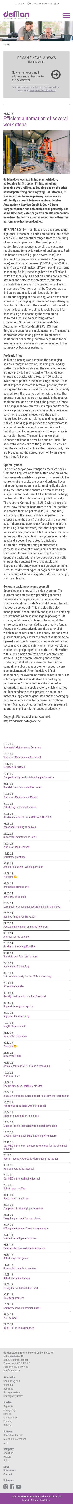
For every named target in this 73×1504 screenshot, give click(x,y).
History (7, 1456)
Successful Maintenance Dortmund (22, 747)
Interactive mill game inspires (19, 1238)
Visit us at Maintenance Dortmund (22, 757)
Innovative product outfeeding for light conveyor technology (36, 1095)
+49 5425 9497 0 (21, 1363)
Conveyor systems (13, 1396)
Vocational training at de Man (19, 827)
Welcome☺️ (10, 1046)
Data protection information (42, 90)
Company (8, 1449)
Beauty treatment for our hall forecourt (24, 996)
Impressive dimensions (16, 886)
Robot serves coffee (14, 1188)
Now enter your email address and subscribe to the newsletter (28, 76)
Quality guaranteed (13, 1298)
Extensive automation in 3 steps (21, 1115)
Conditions (45, 1500)
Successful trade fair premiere (19, 1268)
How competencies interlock (18, 1168)
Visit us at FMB (11, 1076)
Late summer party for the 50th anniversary (27, 976)
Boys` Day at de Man (14, 896)
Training (7, 1421)
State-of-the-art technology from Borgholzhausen (30, 1125)
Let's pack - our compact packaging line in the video (31, 906)
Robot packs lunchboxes (16, 1278)
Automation (9, 1377)
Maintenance (10, 1417)
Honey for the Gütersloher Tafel (20, 1288)
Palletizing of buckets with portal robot (24, 1105)
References (9, 1470)
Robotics (8, 1388)
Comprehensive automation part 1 (22, 1308)
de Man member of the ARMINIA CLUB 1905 (27, 817)
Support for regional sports (18, 1006)
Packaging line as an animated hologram (25, 926)
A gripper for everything (16, 1016)
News (6, 44)
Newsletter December (15, 1036)
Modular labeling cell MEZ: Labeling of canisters (29, 1135)
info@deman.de (12, 1370)
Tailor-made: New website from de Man (24, 1248)
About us (8, 1453)
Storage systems (12, 1392)
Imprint (25, 1500)
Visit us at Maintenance (16, 847)
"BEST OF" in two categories (18, 1328)
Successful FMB (12, 1056)
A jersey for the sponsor (16, 936)
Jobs (6, 1460)
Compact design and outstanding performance (28, 777)
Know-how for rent (13, 1435)
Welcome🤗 (10, 876)
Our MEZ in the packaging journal (21, 1178)
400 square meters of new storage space (25, 1228)
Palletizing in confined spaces (19, 807)
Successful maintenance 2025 (19, 837)
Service (7, 1402)
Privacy (34, 1500)
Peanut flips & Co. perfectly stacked (22, 1086)
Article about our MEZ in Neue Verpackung (26, 1066)
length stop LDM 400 (14, 1026)
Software (8, 1431)
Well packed (10, 1318)
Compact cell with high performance (23, 1208)
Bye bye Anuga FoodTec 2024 (19, 916)
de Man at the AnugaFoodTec (19, 946)
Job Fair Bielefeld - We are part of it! (23, 867)
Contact (21, 3)
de (57, 3)
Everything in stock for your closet (22, 1218)
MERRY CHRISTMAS (14, 767)
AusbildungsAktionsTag (16, 966)
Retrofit (7, 1425)
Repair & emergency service (9, 1410)
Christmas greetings (14, 857)
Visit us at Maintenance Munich (20, 797)
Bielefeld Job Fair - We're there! (20, 956)
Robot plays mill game (15, 1258)
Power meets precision (15, 1198)
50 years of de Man (13, 986)
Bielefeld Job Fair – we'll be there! (22, 787)
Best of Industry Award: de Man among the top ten (31, 1158)
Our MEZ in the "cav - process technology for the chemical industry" (35, 1147)
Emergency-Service (41, 3)
